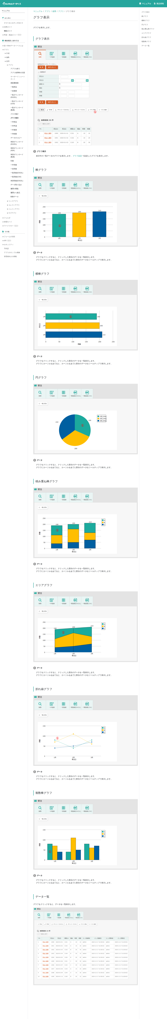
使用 (54, 11)
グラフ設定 (77, 156)
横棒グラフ (146, 20)
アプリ (47, 11)
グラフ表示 (146, 12)
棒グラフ (145, 16)
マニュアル (37, 11)
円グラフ (145, 25)
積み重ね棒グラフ (148, 29)
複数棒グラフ (146, 41)
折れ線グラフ (146, 37)
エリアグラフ (146, 33)
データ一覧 (146, 46)
